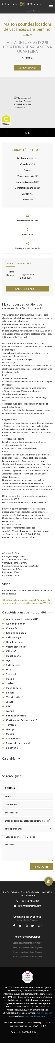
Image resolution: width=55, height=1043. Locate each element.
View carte (27, 234)
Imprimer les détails (27, 220)
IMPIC (44, 1026)
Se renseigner (27, 67)
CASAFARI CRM (29, 1032)
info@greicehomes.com (29, 905)
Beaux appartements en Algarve (27, 942)
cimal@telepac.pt (43, 1012)
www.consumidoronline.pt (33, 1015)
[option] (27, 102)
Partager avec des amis (27, 248)
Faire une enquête (27, 288)
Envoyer (41, 866)
